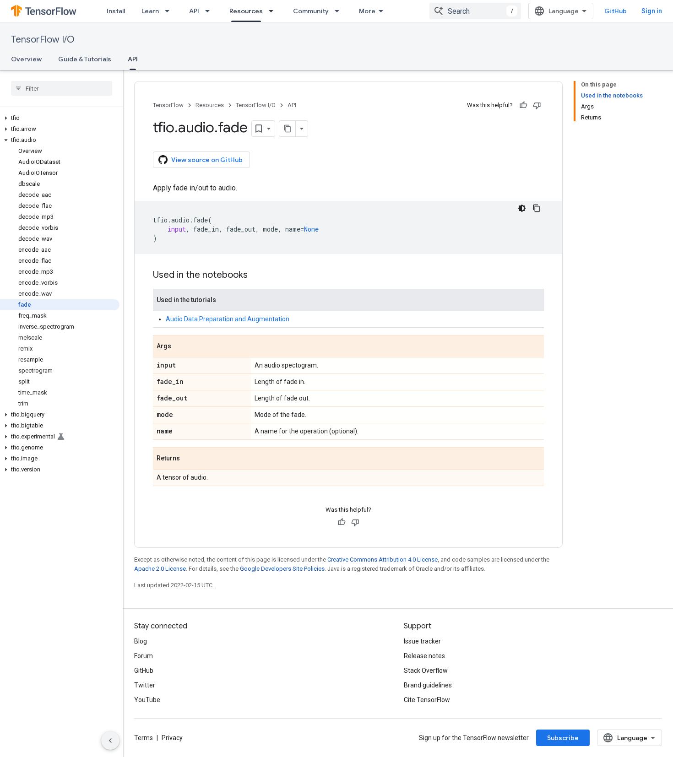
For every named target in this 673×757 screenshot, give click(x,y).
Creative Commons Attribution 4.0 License (382, 559)
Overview (26, 59)
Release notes (424, 656)
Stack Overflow (426, 670)
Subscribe (563, 738)
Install (116, 11)
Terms (143, 737)
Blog (140, 641)
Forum (143, 656)
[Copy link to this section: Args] (180, 346)
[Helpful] (523, 105)
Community (311, 11)
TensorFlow (168, 105)
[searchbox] (61, 88)
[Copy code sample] (536, 208)
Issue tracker (422, 641)
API (194, 11)
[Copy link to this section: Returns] (189, 459)
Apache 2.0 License (160, 568)
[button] (59, 118)
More (367, 11)
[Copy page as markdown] (287, 128)
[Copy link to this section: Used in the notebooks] (257, 275)
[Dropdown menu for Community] (340, 11)
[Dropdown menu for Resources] (274, 11)
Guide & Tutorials (84, 59)
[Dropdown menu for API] (210, 11)
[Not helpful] (537, 105)
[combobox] (475, 11)
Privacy (172, 737)
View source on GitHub (207, 160)
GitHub (615, 11)
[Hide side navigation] (110, 740)
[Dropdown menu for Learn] (170, 11)
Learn (150, 11)
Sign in (651, 11)
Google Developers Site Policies (282, 568)
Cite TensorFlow (427, 699)
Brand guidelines (428, 685)
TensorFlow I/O (43, 39)
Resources (246, 11)
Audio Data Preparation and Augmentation (227, 319)
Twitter (144, 685)
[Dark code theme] (522, 208)
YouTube (147, 699)
